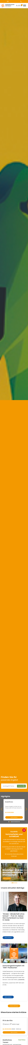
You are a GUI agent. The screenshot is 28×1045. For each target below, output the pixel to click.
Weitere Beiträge (14, 1006)
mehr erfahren (6, 878)
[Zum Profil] (19, 5)
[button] (8, 821)
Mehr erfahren (8, 937)
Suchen (20, 786)
